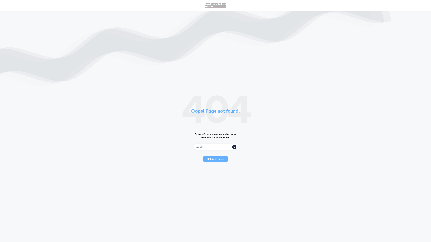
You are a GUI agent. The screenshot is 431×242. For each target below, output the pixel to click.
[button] (234, 147)
